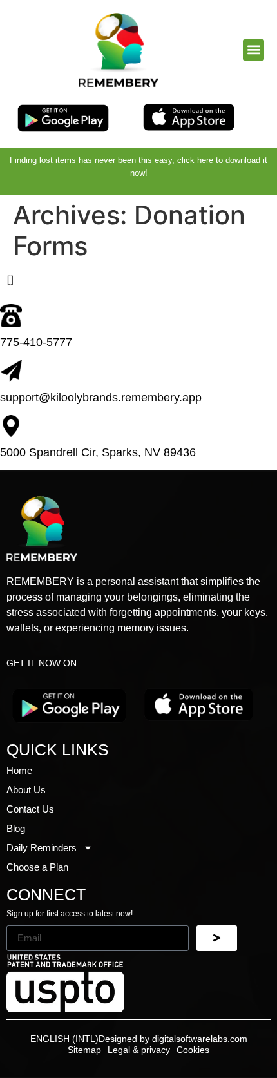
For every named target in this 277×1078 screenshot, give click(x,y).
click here (195, 160)
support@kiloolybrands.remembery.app (101, 397)
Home (19, 770)
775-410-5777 (36, 342)
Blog (15, 828)
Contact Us (30, 809)
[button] (253, 50)
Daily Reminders (41, 847)
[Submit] (216, 938)
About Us (26, 789)
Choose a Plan (37, 866)
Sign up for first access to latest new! (69, 913)
